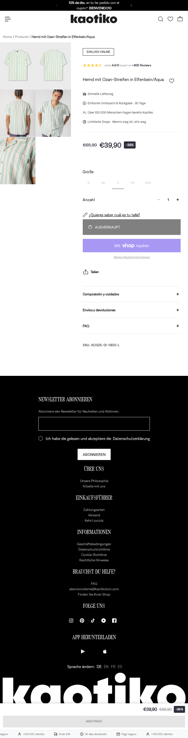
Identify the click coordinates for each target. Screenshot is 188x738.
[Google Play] (83, 651)
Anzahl (89, 199)
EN (106, 666)
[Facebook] (114, 620)
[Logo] (94, 19)
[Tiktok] (92, 620)
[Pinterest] (82, 620)
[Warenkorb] (180, 19)
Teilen (95, 272)
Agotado (94, 721)
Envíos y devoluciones (99, 310)
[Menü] (8, 19)
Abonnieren (94, 454)
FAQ (86, 326)
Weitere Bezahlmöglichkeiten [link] (132, 257)
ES (120, 666)
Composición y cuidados (101, 294)
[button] (172, 81)
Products (21, 37)
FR (113, 666)
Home (7, 37)
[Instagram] (71, 620)
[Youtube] (103, 620)
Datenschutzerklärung (131, 438)
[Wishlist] (170, 19)
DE (99, 666)
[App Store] (105, 651)
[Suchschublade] (160, 19)
